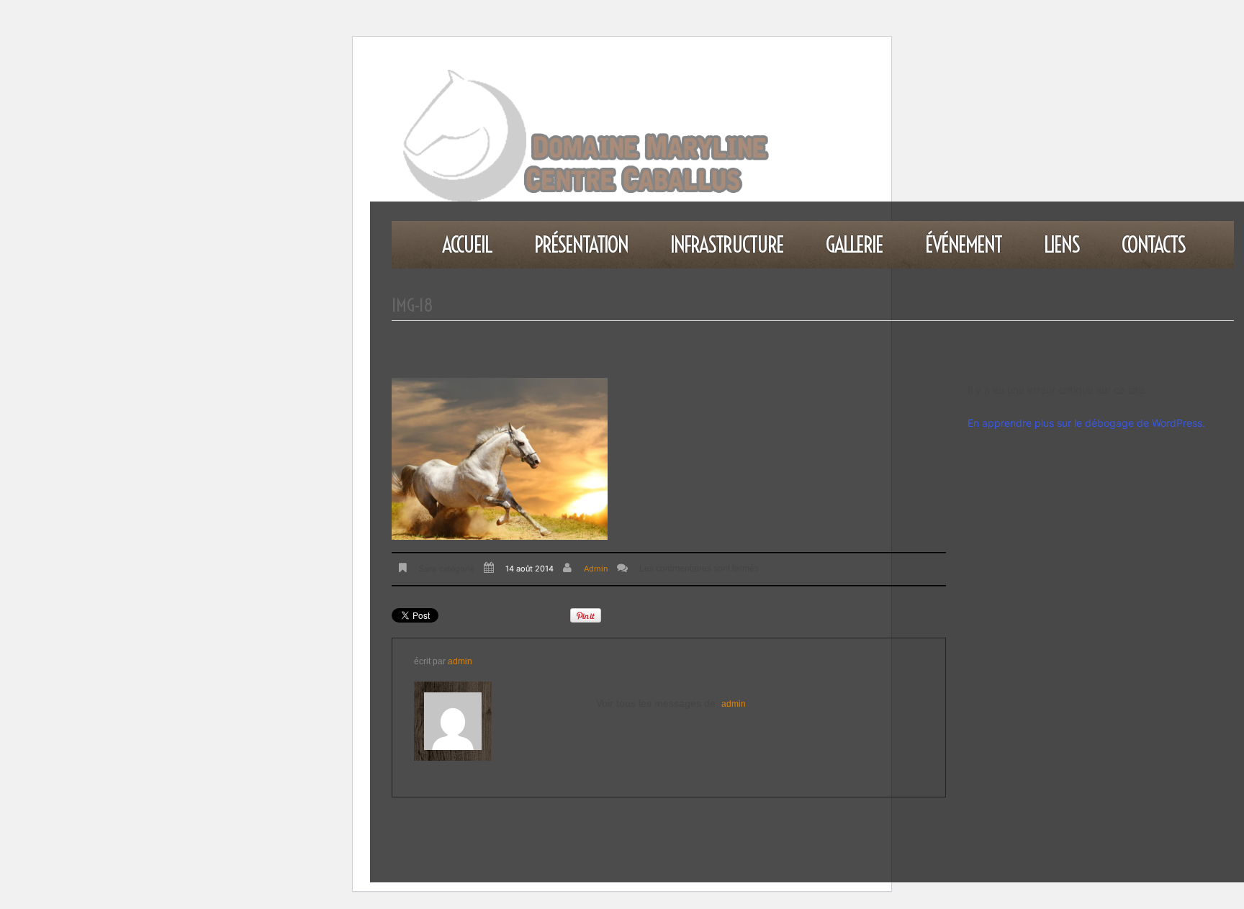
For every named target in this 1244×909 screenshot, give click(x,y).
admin (596, 569)
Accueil (467, 244)
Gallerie (854, 244)
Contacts (1153, 244)
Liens (1061, 244)
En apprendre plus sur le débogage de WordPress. (1086, 423)
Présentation (581, 244)
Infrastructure (726, 244)
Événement (963, 244)
